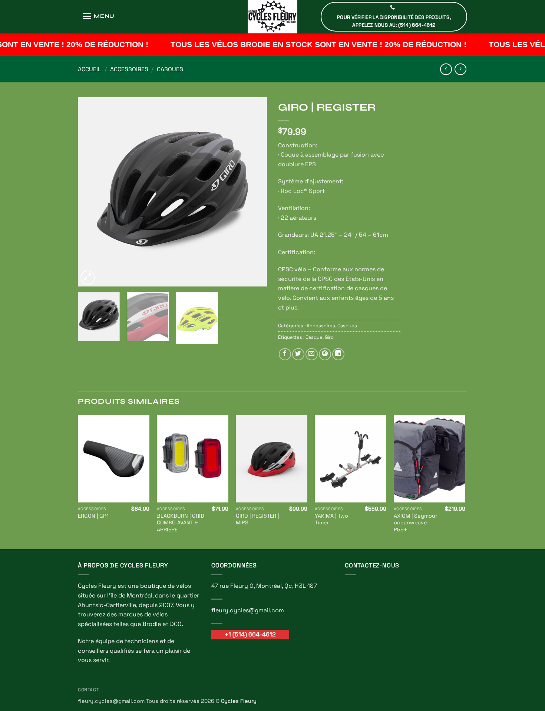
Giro (329, 337)
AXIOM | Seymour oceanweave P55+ (415, 522)
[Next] (254, 192)
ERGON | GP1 (93, 515)
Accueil (89, 69)
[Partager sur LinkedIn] (338, 354)
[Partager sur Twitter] (298, 354)
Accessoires (129, 69)
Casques (170, 69)
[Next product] (446, 69)
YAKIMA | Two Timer (331, 519)
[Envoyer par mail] (311, 354)
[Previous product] (460, 69)
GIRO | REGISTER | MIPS (257, 519)
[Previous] (91, 192)
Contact (88, 690)
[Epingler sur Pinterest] (325, 354)
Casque (314, 337)
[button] (98, 16)
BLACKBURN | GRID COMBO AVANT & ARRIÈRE (180, 522)
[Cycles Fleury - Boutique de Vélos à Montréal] (272, 16)
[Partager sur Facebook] (285, 354)
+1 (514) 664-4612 (250, 634)
